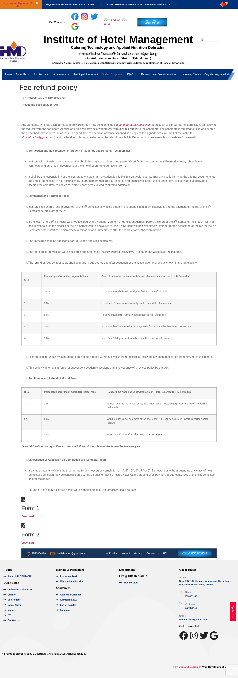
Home (8, 74)
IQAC (130, 74)
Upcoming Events (191, 74)
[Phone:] (180, 591)
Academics (59, 74)
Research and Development (157, 74)
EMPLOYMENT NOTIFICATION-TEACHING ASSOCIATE (138, 4)
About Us (21, 74)
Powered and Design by (187, 666)
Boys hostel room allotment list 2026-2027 (70, 4)
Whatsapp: (190, 604)
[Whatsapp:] (180, 602)
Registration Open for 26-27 (17, 4)
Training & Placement (86, 74)
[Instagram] (193, 635)
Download (27, 516)
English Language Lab (216, 74)
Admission (40, 74)
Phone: (188, 592)
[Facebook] (183, 635)
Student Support (110, 74)
